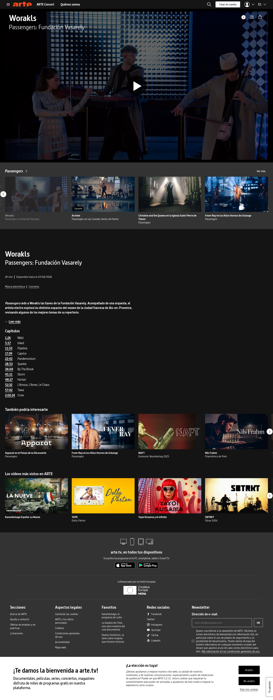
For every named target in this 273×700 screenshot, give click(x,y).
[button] (209, 4)
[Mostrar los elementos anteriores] (3, 194)
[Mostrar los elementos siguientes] (270, 431)
